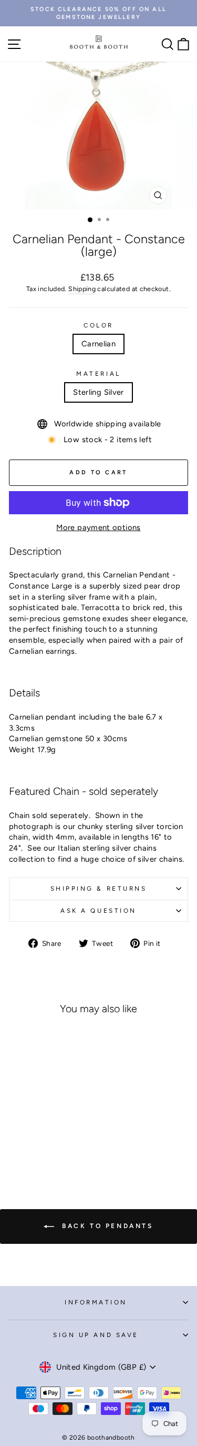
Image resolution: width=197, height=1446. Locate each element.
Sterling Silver (98, 392)
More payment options (98, 527)
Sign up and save (96, 1335)
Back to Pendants (105, 1226)
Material (98, 373)
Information (96, 1302)
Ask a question (98, 910)
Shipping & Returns (98, 888)
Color (98, 325)
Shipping (82, 289)
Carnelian (98, 343)
